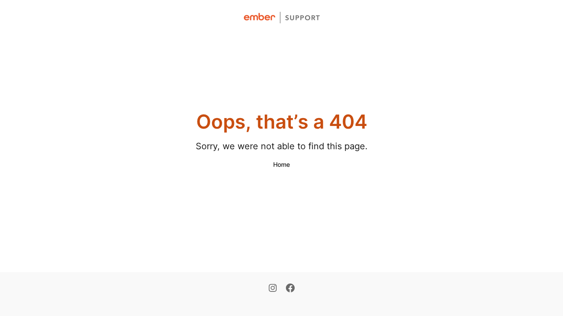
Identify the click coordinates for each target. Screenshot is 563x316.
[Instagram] (272, 289)
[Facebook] (290, 289)
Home (281, 164)
